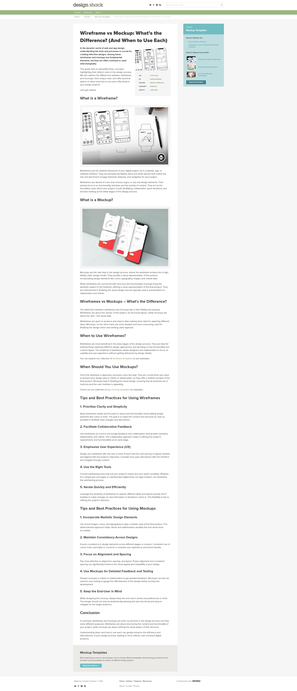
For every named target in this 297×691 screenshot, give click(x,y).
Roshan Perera (155, 79)
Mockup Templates (157, 83)
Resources (88, 12)
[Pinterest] (157, 5)
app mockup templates (118, 389)
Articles (77, 12)
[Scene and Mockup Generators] (191, 77)
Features (137, 681)
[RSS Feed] (160, 5)
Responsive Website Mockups (209, 59)
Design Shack (88, 5)
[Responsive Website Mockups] (191, 62)
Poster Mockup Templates (208, 67)
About (97, 12)
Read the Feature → (91, 665)
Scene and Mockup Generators (205, 75)
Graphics (153, 86)
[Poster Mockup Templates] (191, 69)
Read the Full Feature (196, 82)
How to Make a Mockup (197, 42)
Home (121, 681)
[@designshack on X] (75, 686)
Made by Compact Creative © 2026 (88, 681)
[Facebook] (154, 5)
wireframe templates (123, 358)
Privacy (136, 686)
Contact (129, 686)
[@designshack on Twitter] (150, 5)
